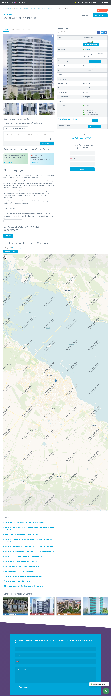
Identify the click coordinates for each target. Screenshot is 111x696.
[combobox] (72, 158)
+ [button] (5, 256)
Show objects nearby (10, 251)
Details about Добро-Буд (12, 220)
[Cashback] (92, 42)
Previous (4, 109)
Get (95, 120)
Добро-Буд (8, 14)
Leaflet (92, 510)
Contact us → (9, 162)
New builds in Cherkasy (51, 8)
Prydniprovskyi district (19, 248)
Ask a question (95, 126)
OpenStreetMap (99, 510)
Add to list (99, 15)
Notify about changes (91, 44)
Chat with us (47, 143)
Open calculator (94, 61)
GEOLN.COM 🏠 (8, 8)
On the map (86, 15)
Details (87, 49)
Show (9, 235)
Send (82, 169)
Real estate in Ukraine (21, 8)
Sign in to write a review (16, 128)
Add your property (90, 2)
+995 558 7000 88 (83, 138)
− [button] (5, 258)
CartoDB (105, 510)
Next (53, 109)
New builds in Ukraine (36, 8)
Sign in (106, 2)
